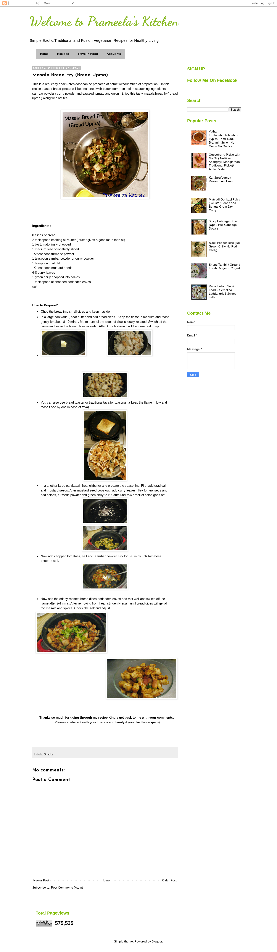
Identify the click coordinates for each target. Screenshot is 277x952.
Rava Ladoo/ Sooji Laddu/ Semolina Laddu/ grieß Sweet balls (222, 291)
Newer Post (41, 880)
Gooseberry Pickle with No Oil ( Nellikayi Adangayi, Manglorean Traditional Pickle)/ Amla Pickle (224, 162)
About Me (114, 53)
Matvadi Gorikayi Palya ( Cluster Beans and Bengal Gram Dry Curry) (224, 205)
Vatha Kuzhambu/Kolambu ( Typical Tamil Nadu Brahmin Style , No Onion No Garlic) (223, 139)
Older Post (169, 880)
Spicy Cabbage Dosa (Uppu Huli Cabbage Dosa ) (223, 224)
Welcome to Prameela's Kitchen (104, 21)
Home (44, 53)
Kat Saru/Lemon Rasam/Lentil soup (221, 179)
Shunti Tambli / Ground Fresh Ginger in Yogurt (224, 266)
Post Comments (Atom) (67, 887)
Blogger (157, 941)
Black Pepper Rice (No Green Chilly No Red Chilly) (224, 246)
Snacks (48, 754)
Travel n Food (88, 53)
